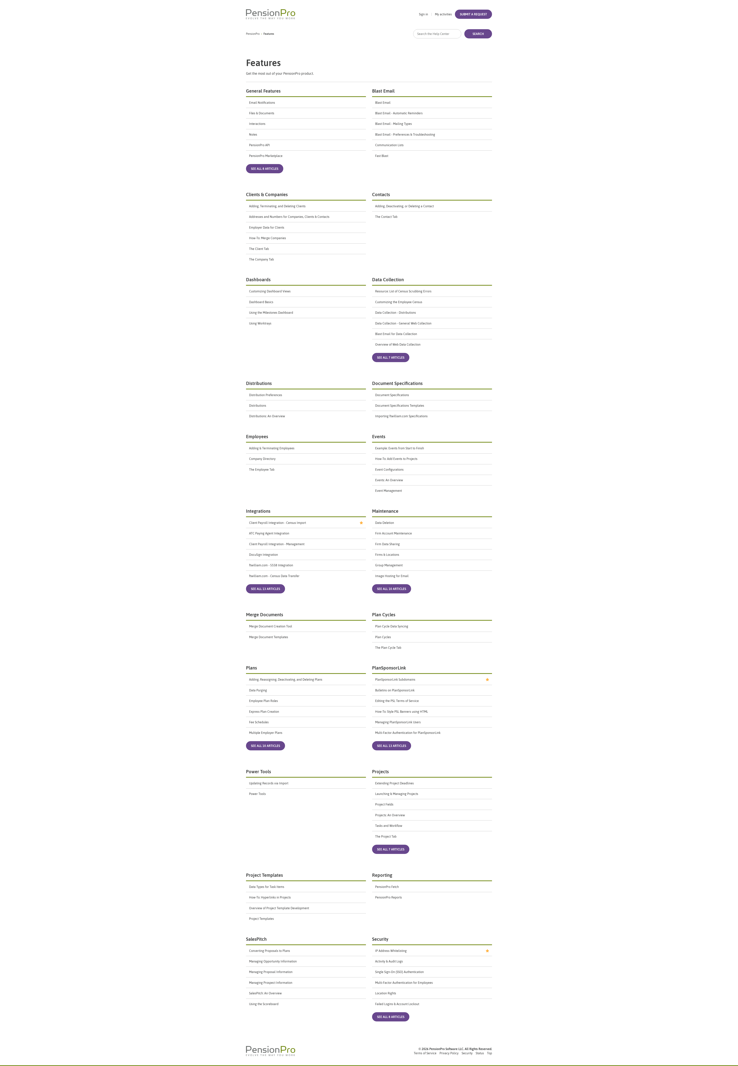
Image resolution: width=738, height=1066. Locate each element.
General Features (263, 91)
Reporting (382, 875)
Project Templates (264, 875)
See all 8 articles (264, 168)
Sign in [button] (423, 14)
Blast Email (383, 91)
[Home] (270, 14)
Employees (257, 436)
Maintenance (385, 511)
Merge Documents (264, 614)
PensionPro (253, 33)
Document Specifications (397, 383)
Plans (251, 667)
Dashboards (258, 279)
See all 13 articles (265, 589)
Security (380, 939)
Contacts (381, 194)
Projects (380, 771)
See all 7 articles (390, 357)
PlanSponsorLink (389, 667)
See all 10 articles (391, 589)
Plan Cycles (383, 614)
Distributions (259, 383)
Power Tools (258, 771)
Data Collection (388, 279)
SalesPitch (256, 939)
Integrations (258, 511)
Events (378, 436)
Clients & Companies (267, 194)
